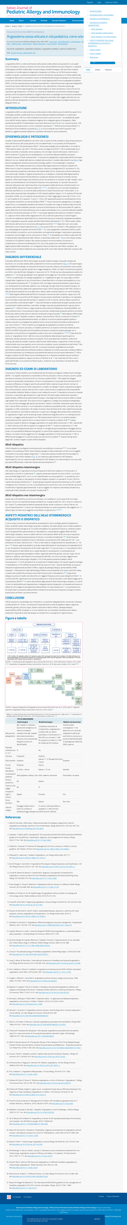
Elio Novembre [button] (63, 43)
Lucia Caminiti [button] (52, 43)
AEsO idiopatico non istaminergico (103, 36)
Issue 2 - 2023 (17, 26)
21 (34, 302)
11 (46, 187)
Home (7, 26)
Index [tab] (88, 69)
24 (79, 316)
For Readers (17, 1197)
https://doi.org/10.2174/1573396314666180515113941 (59, 1047)
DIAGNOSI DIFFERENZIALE (100, 18)
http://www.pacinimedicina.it (88, 1210)
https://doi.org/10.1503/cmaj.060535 (43, 981)
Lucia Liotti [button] (53, 41)
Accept (97, 1219)
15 (54, 223)
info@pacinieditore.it (66, 1210)
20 (8, 294)
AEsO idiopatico (97, 29)
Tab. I (76, 160)
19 (29, 283)
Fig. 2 (35, 456)
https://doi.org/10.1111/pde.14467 (25, 1167)
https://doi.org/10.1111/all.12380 (44, 878)
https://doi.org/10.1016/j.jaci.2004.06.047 (53, 992)
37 (7, 664)
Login (99, 2)
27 (54, 358)
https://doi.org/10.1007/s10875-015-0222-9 (29, 1094)
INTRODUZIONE (96, 11)
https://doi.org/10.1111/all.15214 (24, 1188)
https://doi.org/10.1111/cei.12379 (39, 1156)
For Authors (27, 1197)
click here (44, 1221)
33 (34, 473)
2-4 (53, 125)
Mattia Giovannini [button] (39, 43)
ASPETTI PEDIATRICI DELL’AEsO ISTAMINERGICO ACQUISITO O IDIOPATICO (100, 43)
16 (56, 223)
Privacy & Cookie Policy (104, 1207)
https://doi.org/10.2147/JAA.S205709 (40, 1112)
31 (65, 448)
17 (42, 229)
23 (60, 313)
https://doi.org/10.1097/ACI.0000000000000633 (30, 1015)
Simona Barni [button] (27, 43)
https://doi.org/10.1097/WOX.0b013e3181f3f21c (30, 954)
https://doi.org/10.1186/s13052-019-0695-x (53, 849)
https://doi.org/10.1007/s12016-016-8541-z (58, 866)
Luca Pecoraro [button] (75, 41)
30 (63, 448)
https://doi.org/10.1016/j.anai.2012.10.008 (64, 963)
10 (44, 187)
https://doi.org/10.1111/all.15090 (38, 840)
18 (48, 234)
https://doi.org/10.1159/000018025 (40, 1036)
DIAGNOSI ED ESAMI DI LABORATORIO (97, 24)
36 (64, 573)
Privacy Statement (113, 1196)
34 (60, 510)
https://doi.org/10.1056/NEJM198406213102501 (47, 1024)
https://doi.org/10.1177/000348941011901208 (30, 1124)
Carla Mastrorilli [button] (63, 41)
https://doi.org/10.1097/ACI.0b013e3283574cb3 (30, 1176)
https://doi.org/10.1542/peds (62, 1103)
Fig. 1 (37, 128)
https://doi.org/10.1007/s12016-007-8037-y (43, 1065)
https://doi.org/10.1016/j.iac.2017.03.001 (27, 1144)
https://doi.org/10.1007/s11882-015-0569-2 (29, 916)
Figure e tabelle (95, 53)
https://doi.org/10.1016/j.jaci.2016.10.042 (49, 1056)
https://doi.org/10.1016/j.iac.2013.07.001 (27, 904)
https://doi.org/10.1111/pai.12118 (46, 887)
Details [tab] (97, 69)
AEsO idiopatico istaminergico (102, 33)
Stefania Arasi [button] (16, 43)
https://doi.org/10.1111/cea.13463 (25, 1074)
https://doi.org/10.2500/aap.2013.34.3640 (27, 828)
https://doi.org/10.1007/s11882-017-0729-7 (29, 857)
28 (68, 420)
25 (68, 333)
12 (38, 198)
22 (14, 308)
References (94, 57)
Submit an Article (111, 2)
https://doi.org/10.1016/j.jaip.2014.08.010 (55, 1083)
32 (55, 462)
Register (90, 2)
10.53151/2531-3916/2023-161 (23, 53)
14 (37, 212)
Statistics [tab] (108, 69)
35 (65, 537)
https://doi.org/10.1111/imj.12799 (58, 972)
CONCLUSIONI (95, 49)
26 (75, 352)
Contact (101, 1196)
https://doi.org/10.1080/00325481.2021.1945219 (53, 925)
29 (52, 425)
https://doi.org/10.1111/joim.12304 (25, 1135)
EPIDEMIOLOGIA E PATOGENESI (102, 15)
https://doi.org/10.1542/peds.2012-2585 (27, 1004)
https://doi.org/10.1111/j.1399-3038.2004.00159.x (31, 945)
